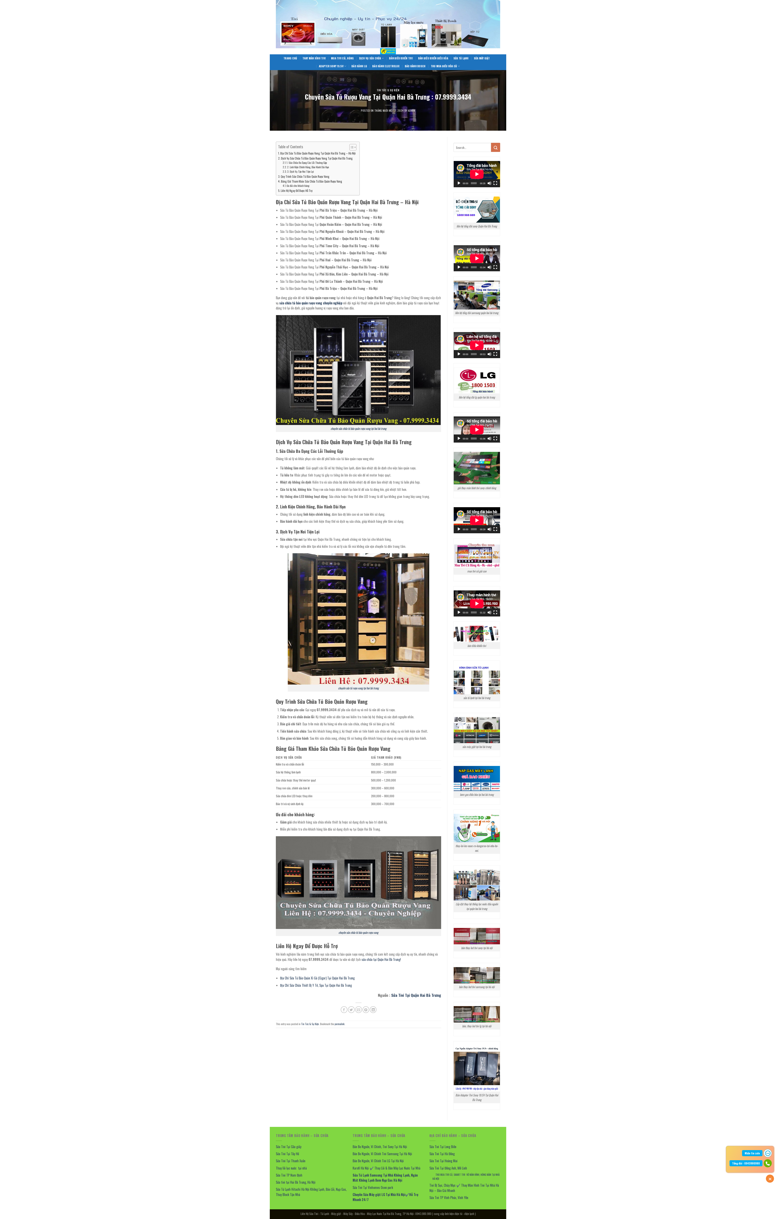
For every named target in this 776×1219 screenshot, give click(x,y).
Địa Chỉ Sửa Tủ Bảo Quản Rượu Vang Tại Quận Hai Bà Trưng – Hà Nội (317, 153)
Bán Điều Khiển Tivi (401, 58)
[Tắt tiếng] (489, 183)
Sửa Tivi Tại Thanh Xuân (290, 1160)
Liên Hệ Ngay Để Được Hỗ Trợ (296, 190)
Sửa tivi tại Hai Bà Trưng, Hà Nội (296, 1182)
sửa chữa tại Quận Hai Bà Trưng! (381, 959)
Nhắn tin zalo (752, 1153)
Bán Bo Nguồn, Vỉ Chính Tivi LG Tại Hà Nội (378, 1160)
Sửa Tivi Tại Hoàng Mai (443, 1160)
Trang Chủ (290, 58)
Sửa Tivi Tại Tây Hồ (287, 1153)
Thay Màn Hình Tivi (314, 58)
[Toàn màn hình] (495, 183)
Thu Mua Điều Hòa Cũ (444, 66)
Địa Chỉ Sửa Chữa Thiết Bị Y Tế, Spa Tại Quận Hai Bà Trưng (316, 985)
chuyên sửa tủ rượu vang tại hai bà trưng (358, 688)
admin (411, 111)
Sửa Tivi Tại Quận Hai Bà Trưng (416, 995)
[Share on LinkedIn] (373, 1009)
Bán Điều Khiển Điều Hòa (433, 58)
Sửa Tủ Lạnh (461, 58)
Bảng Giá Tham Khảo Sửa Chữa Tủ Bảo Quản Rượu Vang (311, 181)
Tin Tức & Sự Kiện (388, 90)
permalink (340, 1024)
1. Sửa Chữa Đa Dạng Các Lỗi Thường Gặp (307, 163)
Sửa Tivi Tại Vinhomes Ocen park (373, 1187)
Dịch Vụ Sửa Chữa (370, 58)
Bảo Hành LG (359, 66)
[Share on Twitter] (351, 1009)
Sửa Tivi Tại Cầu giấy (288, 1146)
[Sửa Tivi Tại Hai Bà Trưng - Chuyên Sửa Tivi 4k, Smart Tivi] (388, 51)
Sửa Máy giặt (482, 58)
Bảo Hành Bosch (415, 66)
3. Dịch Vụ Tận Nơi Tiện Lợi (300, 172)
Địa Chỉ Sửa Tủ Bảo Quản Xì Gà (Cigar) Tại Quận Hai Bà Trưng (317, 978)
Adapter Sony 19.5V (331, 66)
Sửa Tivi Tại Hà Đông (442, 1153)
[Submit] (495, 147)
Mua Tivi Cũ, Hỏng (342, 58)
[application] (477, 174)
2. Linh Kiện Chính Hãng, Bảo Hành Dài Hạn (308, 167)
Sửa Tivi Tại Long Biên (442, 1146)
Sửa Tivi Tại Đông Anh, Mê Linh (448, 1168)
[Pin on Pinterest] (366, 1009)
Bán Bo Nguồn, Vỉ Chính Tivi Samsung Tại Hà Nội (382, 1153)
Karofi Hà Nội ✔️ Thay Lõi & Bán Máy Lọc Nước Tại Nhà (386, 1168)
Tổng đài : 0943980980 (746, 1163)
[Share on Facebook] (344, 1009)
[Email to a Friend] (358, 1009)
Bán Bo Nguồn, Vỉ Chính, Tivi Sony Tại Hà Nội (380, 1146)
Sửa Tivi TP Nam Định (289, 1175)
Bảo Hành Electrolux (386, 66)
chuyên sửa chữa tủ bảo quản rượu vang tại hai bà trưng (358, 428)
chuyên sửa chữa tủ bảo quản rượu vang (358, 932)
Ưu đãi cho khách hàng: (298, 186)
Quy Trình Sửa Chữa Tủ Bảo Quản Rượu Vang (305, 176)
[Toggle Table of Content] (350, 147)
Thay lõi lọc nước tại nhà (291, 1168)
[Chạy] (459, 183)
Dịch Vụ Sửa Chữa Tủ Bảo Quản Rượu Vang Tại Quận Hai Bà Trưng (317, 158)
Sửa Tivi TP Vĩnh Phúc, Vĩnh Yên (448, 1197)
